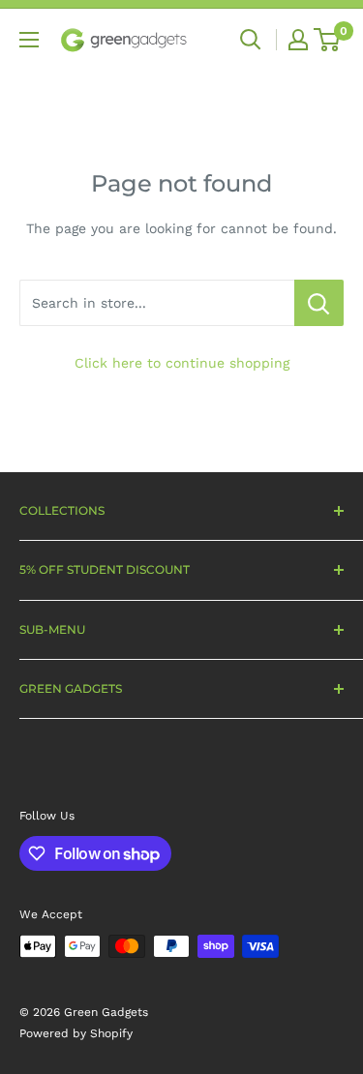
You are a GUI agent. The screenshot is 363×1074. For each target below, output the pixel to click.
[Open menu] (29, 39)
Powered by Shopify (76, 1033)
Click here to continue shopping (182, 363)
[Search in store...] (319, 303)
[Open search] (250, 39)
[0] (328, 39)
